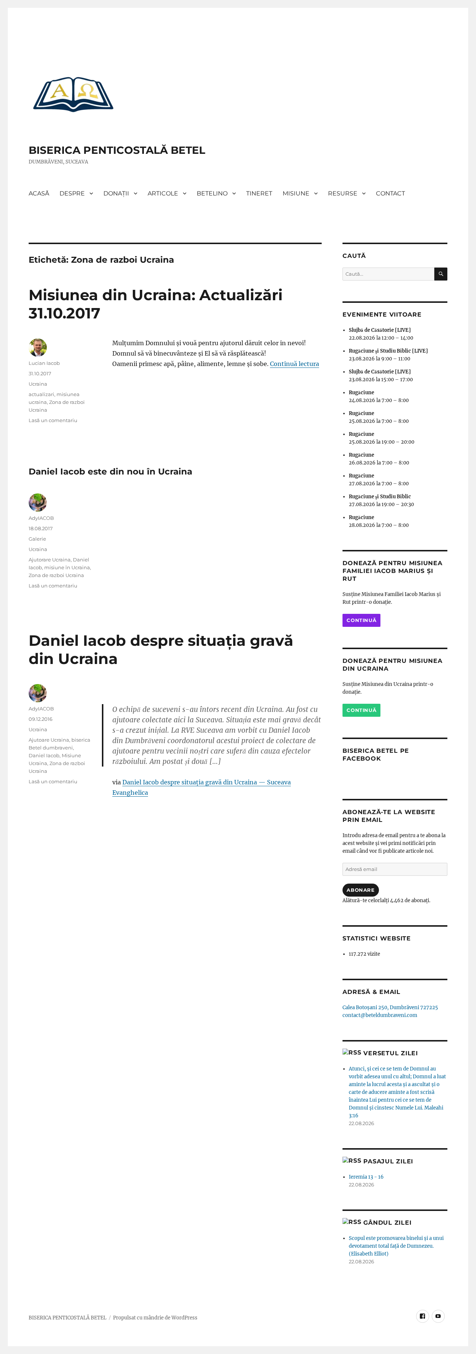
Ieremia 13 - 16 (366, 1177)
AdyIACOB (41, 518)
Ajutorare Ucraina (50, 560)
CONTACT (390, 193)
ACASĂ (39, 193)
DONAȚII (116, 193)
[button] (73, 94)
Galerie (37, 539)
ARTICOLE (163, 193)
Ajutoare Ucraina (49, 740)
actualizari (41, 394)
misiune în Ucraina (67, 567)
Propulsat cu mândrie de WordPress (155, 1318)
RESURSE (342, 193)
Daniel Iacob (44, 755)
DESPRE (72, 193)
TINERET (259, 193)
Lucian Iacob (44, 363)
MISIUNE (296, 193)
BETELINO (212, 193)
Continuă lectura (294, 363)
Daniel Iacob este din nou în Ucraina (110, 471)
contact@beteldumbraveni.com (379, 1015)
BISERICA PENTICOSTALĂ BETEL (117, 150)
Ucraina (38, 384)
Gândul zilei (387, 1222)
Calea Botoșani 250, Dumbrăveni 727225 (390, 1007)
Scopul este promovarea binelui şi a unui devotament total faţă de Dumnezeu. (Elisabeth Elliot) (396, 1246)
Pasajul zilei (388, 1161)
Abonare (360, 890)
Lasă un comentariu (53, 420)
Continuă (361, 620)
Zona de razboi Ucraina (56, 575)
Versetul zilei (390, 1053)
